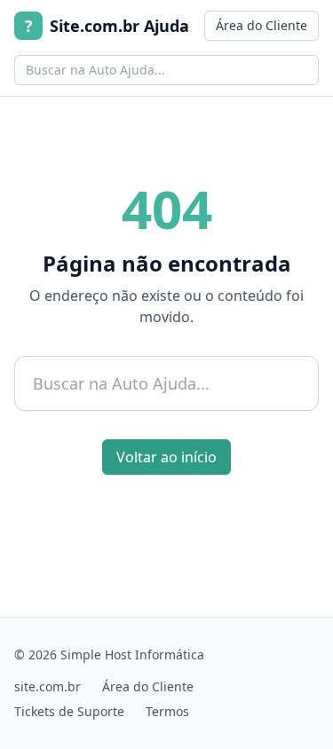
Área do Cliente (261, 25)
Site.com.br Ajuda (107, 25)
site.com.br (47, 686)
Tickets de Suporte (69, 711)
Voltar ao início (166, 457)
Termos (167, 711)
